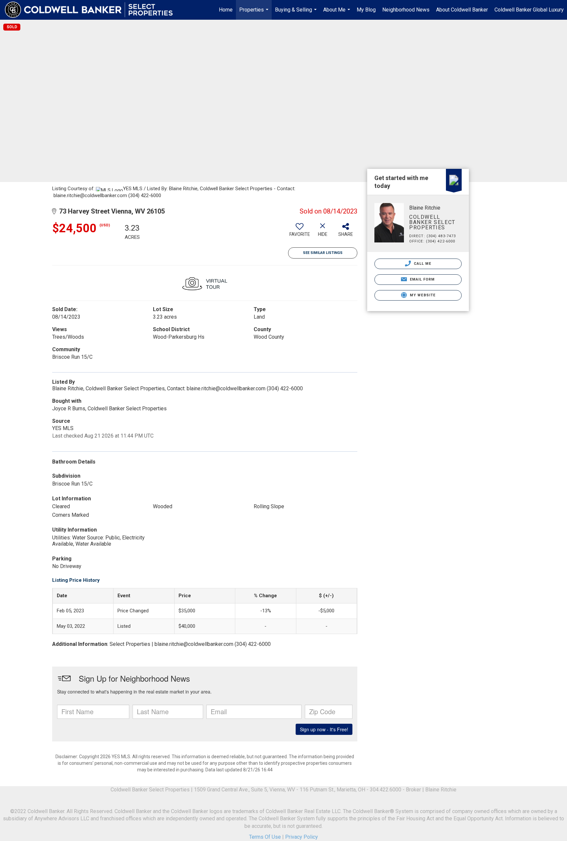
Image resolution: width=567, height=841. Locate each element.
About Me (337, 13)
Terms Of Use (265, 837)
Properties (254, 13)
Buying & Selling (296, 13)
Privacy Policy (301, 837)
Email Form (421, 279)
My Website (422, 295)
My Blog (366, 10)
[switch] (299, 232)
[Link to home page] (92, 10)
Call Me (421, 263)
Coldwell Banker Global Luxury (529, 10)
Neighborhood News (406, 10)
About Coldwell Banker (462, 10)
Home (226, 10)
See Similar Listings (323, 253)
